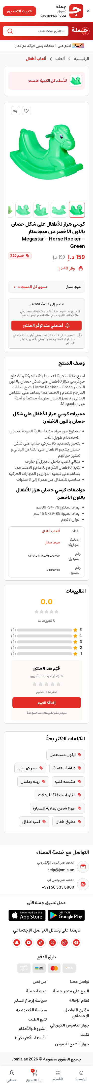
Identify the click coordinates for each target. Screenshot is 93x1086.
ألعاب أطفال (51, 531)
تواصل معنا (79, 982)
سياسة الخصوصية (31, 1010)
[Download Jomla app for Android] (66, 915)
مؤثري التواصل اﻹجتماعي (76, 1013)
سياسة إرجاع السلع (30, 1000)
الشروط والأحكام (32, 1029)
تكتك (84, 1035)
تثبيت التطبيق (19, 11)
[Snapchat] (17, 943)
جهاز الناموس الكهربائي (69, 1025)
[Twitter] (53, 943)
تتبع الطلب (37, 1019)
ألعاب (60, 58)
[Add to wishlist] (26, 110)
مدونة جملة (36, 991)
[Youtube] (29, 943)
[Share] (15, 110)
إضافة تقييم (46, 703)
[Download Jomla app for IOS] (27, 915)
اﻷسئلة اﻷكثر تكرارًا (31, 1038)
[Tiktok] (41, 943)
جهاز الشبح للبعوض (72, 1044)
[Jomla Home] (80, 31)
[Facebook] (76, 943)
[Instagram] (64, 943)
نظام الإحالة (79, 1000)
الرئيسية (81, 58)
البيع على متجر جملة (71, 991)
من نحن (40, 982)
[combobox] (39, 31)
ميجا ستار (52, 542)
